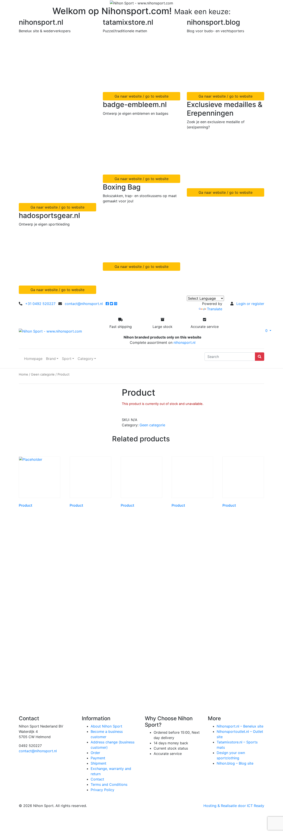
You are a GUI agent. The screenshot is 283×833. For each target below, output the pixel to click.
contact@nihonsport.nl (84, 303)
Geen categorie (43, 374)
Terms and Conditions (109, 784)
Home (23, 374)
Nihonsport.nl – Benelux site (240, 726)
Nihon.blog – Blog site (235, 763)
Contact (97, 779)
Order (95, 752)
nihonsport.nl (184, 342)
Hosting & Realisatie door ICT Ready (233, 805)
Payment (98, 758)
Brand (51, 358)
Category (85, 358)
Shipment (98, 763)
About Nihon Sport (106, 726)
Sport (66, 358)
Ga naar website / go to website (57, 207)
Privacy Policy (102, 790)
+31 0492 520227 (40, 303)
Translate (214, 309)
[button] (250, 330)
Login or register (250, 303)
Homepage (33, 358)
